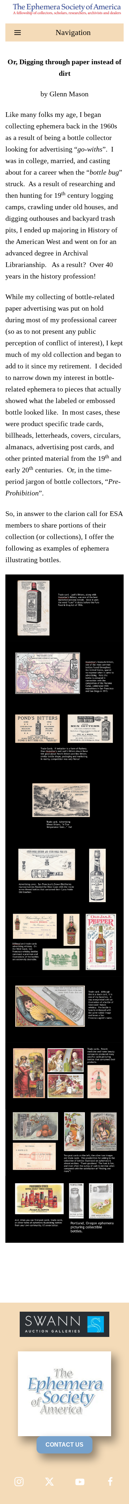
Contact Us (64, 1445)
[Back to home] (64, 9)
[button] (64, 32)
